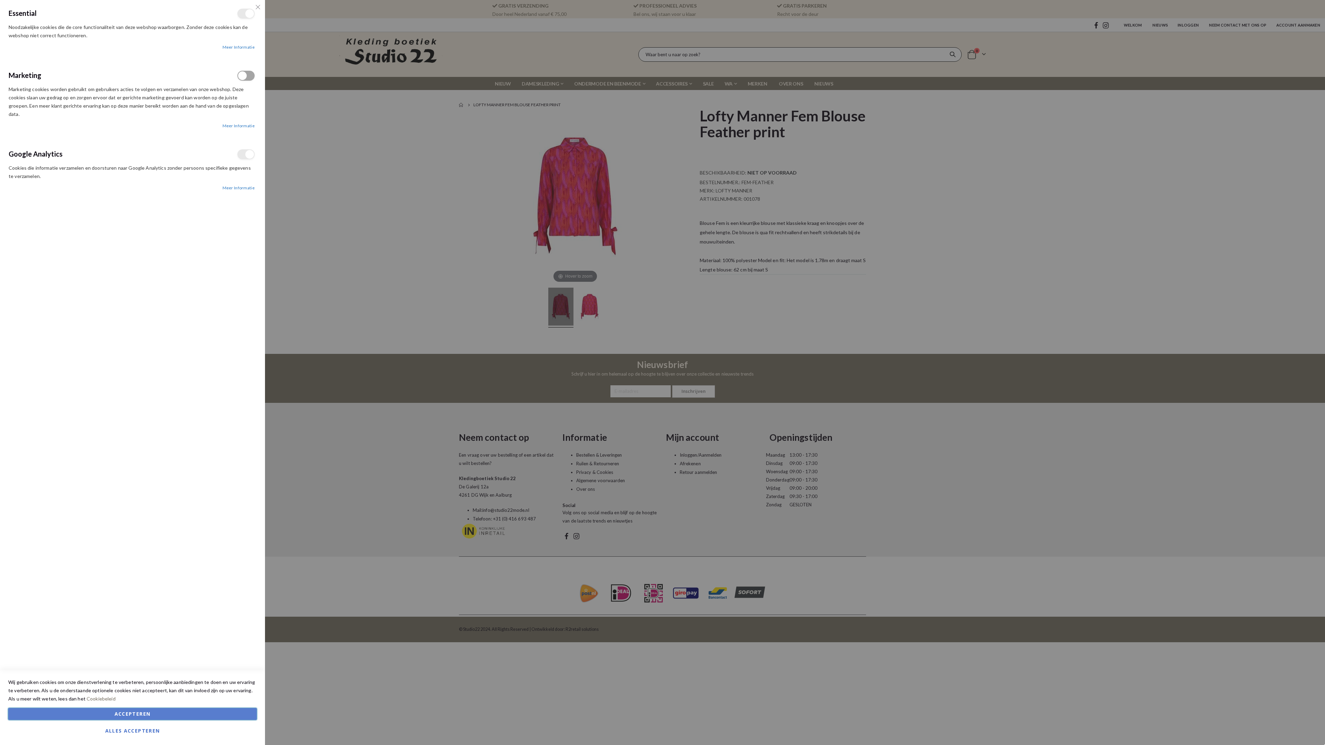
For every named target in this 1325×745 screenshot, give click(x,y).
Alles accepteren (132, 730)
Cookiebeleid (101, 699)
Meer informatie (239, 47)
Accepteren (133, 714)
